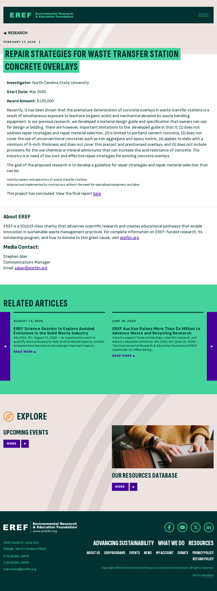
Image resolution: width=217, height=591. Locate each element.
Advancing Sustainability (123, 543)
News (148, 552)
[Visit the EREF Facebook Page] (169, 527)
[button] (212, 346)
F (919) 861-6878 (16, 563)
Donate (183, 552)
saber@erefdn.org (31, 268)
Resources (201, 543)
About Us (93, 552)
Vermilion (208, 575)
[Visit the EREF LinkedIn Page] (209, 527)
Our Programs (114, 552)
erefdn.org (129, 237)
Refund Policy (203, 559)
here (97, 193)
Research (18, 33)
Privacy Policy (203, 552)
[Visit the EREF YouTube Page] (182, 527)
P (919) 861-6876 (16, 556)
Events (134, 552)
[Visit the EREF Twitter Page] (195, 527)
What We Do (171, 543)
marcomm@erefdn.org (19, 569)
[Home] (42, 15)
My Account (165, 552)
